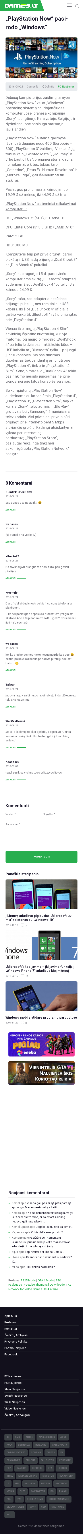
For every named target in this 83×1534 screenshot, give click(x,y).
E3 (61, 1452)
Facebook (11, 1354)
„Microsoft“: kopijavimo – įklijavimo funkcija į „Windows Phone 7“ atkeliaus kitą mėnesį (40, 969)
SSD (43, 1507)
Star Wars (57, 1507)
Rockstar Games (59, 1499)
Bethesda (24, 1445)
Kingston (48, 1476)
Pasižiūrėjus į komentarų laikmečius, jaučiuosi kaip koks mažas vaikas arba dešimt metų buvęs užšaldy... (41, 1242)
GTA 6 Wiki (51, 1289)
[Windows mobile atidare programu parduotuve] (41, 996)
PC (52, 1491)
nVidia (10, 1491)
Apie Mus (10, 1316)
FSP (9, 1468)
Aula (9, 1445)
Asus (63, 1437)
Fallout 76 (47, 1460)
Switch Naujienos (15, 1395)
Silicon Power (15, 1507)
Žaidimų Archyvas (16, 1335)
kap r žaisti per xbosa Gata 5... (44, 1251)
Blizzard (40, 1445)
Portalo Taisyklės (15, 1348)
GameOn (21, 1468)
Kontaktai (10, 1328)
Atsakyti (11, 510)
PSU (9, 1499)
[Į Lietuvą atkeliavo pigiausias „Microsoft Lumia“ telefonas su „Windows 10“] (41, 894)
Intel (10, 1476)
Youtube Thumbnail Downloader (45, 1284)
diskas (51, 1452)
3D (8, 1437)
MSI (17, 1483)
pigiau (63, 1491)
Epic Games (13, 1460)
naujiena (30, 1483)
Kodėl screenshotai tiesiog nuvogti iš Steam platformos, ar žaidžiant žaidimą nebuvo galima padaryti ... (42, 1217)
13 (26, 976)
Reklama (10, 1322)
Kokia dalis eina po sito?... (48, 1232)
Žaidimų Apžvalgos (17, 1415)
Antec (29, 1437)
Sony (32, 1507)
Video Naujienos (15, 1408)
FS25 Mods (28, 1280)
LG (8, 1483)
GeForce (37, 1468)
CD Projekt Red (16, 1452)
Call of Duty (59, 1445)
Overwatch (38, 1491)
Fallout (30, 1460)
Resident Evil (35, 1499)
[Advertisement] (41, 1144)
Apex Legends (47, 1437)
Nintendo (61, 1483)
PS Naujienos (12, 1382)
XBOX (10, 1514)
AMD (17, 1437)
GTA (50, 1468)
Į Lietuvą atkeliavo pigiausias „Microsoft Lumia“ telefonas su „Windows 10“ (39, 918)
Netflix (45, 1483)
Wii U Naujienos (14, 1402)
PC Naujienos (66, 86)
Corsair (36, 1452)
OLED (22, 1491)
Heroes (62, 1468)
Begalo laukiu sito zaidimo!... (54, 1226)
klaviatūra (66, 1476)
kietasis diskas (27, 1476)
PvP (19, 1499)
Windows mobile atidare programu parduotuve (41, 1017)
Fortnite (65, 1460)
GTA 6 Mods (46, 1280)
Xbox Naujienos (14, 1389)
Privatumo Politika (15, 1341)
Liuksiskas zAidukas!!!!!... (42, 1267)
